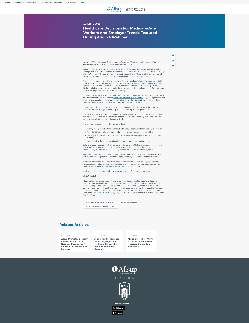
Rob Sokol (154, 83)
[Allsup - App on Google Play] (118, 308)
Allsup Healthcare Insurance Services (128, 97)
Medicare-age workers (129, 202)
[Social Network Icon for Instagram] (120, 278)
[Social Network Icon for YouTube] (129, 278)
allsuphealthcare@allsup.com (112, 166)
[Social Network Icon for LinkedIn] (133, 278)
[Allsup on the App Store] (117, 313)
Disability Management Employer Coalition (101, 207)
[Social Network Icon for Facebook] (116, 278)
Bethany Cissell (140, 83)
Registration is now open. (93, 154)
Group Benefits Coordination (26, 2)
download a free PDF (101, 192)
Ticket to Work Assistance (52, 2)
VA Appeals (71, 2)
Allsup (7, 2)
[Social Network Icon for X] (124, 278)
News (83, 2)
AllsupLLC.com (100, 171)
